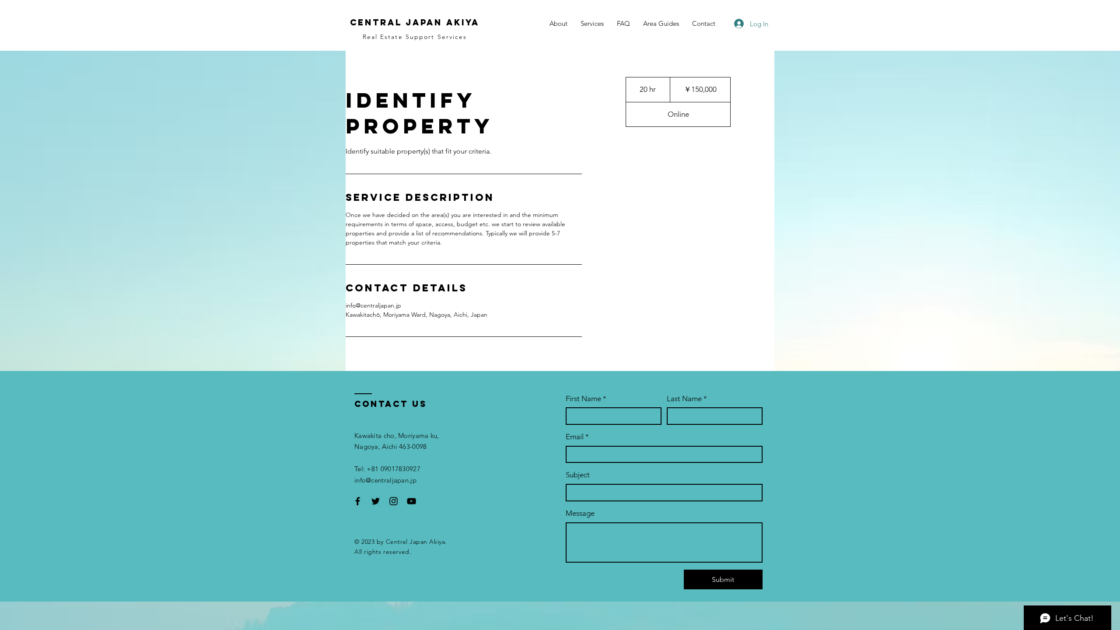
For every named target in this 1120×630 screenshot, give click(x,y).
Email (577, 436)
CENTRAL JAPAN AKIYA (415, 22)
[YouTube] (411, 501)
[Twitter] (375, 501)
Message (580, 513)
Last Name (687, 398)
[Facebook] (357, 501)
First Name (586, 398)
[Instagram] (393, 501)
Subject (578, 474)
